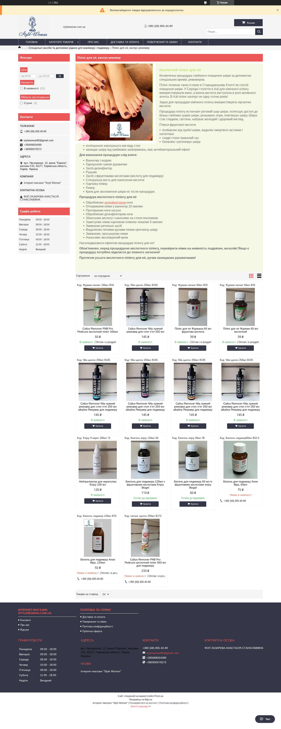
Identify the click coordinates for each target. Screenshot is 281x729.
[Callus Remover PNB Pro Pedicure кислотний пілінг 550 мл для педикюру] (145, 538)
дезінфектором (115, 202)
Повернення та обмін (162, 42)
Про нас (93, 42)
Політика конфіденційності (97, 626)
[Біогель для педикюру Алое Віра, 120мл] (98, 538)
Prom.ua (158, 696)
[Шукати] (259, 31)
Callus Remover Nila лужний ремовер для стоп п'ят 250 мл (145, 330)
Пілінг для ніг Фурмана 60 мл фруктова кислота (193, 330)
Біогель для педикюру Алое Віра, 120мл (97, 561)
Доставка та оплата (125, 42)
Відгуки (24, 629)
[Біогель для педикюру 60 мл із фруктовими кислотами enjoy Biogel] (193, 460)
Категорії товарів (61, 42)
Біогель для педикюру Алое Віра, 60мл (240, 483)
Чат (268, 719)
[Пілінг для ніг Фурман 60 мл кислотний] (240, 307)
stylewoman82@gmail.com (39, 140)
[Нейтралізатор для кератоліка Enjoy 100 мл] (98, 460)
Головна (32, 42)
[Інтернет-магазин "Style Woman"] (33, 37)
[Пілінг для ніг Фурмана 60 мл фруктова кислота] (193, 307)
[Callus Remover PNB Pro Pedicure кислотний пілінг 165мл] (98, 307)
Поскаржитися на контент (143, 703)
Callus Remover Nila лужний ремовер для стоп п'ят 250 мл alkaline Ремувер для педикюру (97, 406)
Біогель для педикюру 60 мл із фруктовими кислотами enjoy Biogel (193, 484)
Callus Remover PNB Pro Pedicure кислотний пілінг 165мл (97, 330)
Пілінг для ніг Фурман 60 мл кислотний (240, 330)
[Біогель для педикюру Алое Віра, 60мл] (240, 460)
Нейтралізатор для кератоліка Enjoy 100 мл (97, 483)
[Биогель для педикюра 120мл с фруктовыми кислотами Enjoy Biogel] (145, 460)
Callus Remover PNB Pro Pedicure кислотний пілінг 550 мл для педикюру (145, 562)
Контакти (194, 42)
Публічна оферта (92, 631)
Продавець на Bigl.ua (140, 699)
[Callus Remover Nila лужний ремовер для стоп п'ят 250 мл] (145, 307)
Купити (99, 348)
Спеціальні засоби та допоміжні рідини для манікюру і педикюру (69, 47)
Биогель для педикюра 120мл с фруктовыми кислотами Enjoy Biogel (145, 484)
